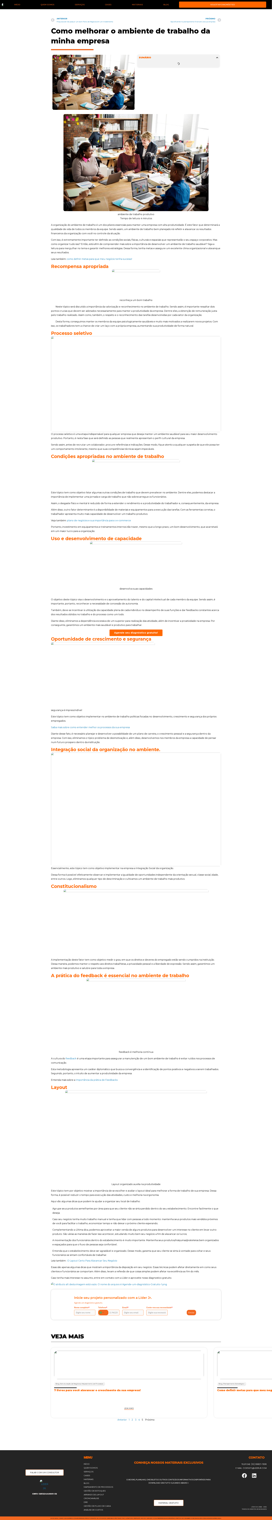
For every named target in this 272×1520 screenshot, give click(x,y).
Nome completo (82, 1307)
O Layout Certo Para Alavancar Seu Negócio (92, 1260)
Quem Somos (47, 4)
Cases (108, 4)
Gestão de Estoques (95, 1491)
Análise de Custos (93, 1510)
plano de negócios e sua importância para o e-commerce (98, 520)
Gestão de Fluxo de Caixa (97, 1506)
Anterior (122, 1419)
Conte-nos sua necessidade (159, 1307)
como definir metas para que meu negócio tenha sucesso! (99, 259)
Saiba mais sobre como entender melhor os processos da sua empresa (90, 727)
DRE (86, 1502)
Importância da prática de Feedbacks (96, 1080)
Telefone (102, 1307)
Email (125, 1307)
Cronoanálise (91, 1498)
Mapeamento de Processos (98, 1487)
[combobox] (103, 1312)
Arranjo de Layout (94, 1494)
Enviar (191, 1312)
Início (17, 4)
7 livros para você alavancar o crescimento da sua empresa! (97, 1390)
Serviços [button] (80, 4)
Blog (166, 4)
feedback (71, 1058)
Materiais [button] (137, 4)
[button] (217, 57)
